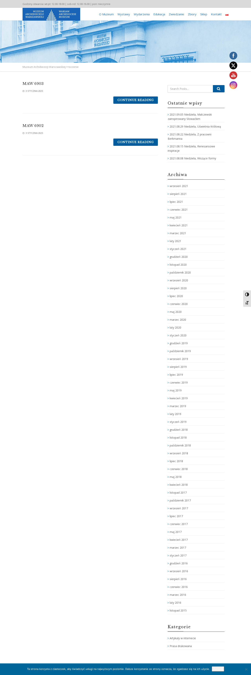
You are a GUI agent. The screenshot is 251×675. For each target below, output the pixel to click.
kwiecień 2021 (179, 225)
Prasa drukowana (181, 646)
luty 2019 (175, 414)
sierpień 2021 (178, 194)
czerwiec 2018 (179, 469)
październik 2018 (180, 445)
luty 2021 (175, 241)
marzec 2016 (178, 595)
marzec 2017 (178, 547)
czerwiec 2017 (179, 524)
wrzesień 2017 (179, 508)
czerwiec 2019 (179, 382)
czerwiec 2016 (179, 587)
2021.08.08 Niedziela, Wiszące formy (193, 158)
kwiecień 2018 (179, 485)
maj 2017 (176, 532)
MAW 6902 (33, 126)
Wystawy (123, 14)
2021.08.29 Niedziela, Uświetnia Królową (195, 126)
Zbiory (192, 14)
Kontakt (216, 14)
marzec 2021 (178, 233)
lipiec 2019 (176, 375)
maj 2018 (176, 477)
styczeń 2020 (178, 335)
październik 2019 (180, 351)
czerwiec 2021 (179, 209)
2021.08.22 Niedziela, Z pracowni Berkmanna (189, 136)
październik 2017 (180, 500)
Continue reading (135, 100)
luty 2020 (175, 327)
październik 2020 (180, 272)
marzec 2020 (178, 319)
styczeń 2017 (178, 555)
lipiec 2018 (176, 461)
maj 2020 (176, 312)
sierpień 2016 (178, 579)
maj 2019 (176, 390)
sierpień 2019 (178, 367)
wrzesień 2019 (179, 359)
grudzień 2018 (179, 430)
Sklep (203, 14)
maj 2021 (176, 217)
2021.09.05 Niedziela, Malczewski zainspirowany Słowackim (190, 117)
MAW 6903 (33, 84)
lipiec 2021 (176, 202)
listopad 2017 (178, 492)
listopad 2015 (178, 610)
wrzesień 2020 (179, 280)
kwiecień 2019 (179, 398)
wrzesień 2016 (179, 571)
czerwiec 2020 (179, 304)
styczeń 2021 (178, 249)
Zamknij (218, 668)
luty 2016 (175, 602)
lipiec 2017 (176, 516)
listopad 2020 (178, 264)
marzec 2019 (178, 406)
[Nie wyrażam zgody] (246, 669)
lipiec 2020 (176, 296)
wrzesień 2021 (179, 186)
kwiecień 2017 (179, 540)
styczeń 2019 (178, 422)
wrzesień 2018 (179, 453)
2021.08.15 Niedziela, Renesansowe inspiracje (191, 148)
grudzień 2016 (179, 563)
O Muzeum (106, 14)
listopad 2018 (178, 437)
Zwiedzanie (176, 14)
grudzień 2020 (179, 257)
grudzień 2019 (179, 343)
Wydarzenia (142, 14)
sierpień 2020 (178, 288)
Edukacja (159, 14)
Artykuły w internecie (183, 638)
